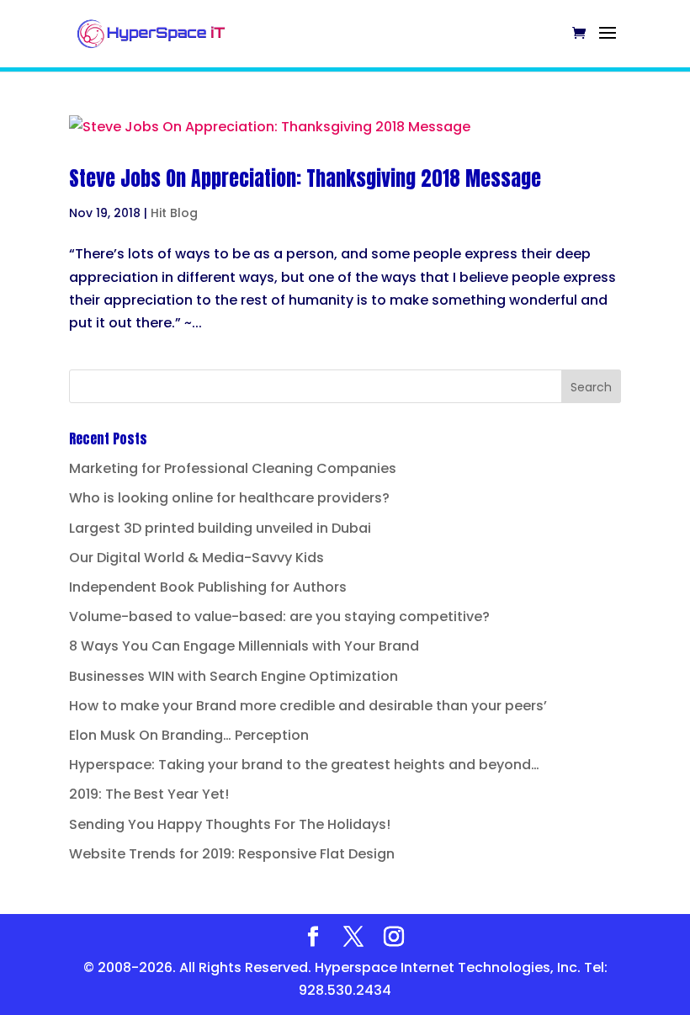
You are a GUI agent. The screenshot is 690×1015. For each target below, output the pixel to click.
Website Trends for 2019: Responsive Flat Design (232, 854)
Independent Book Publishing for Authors (208, 587)
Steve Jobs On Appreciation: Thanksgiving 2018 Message (305, 178)
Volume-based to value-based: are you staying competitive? (279, 616)
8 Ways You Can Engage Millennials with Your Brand (244, 646)
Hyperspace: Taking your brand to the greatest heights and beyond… (304, 764)
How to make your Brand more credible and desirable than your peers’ (308, 705)
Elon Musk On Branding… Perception (189, 735)
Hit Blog (174, 213)
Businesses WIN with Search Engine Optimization (233, 676)
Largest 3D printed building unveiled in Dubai (220, 528)
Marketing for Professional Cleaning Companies (232, 468)
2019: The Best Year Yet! (149, 794)
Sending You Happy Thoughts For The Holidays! (229, 824)
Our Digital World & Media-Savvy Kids (196, 557)
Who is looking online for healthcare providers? (229, 498)
